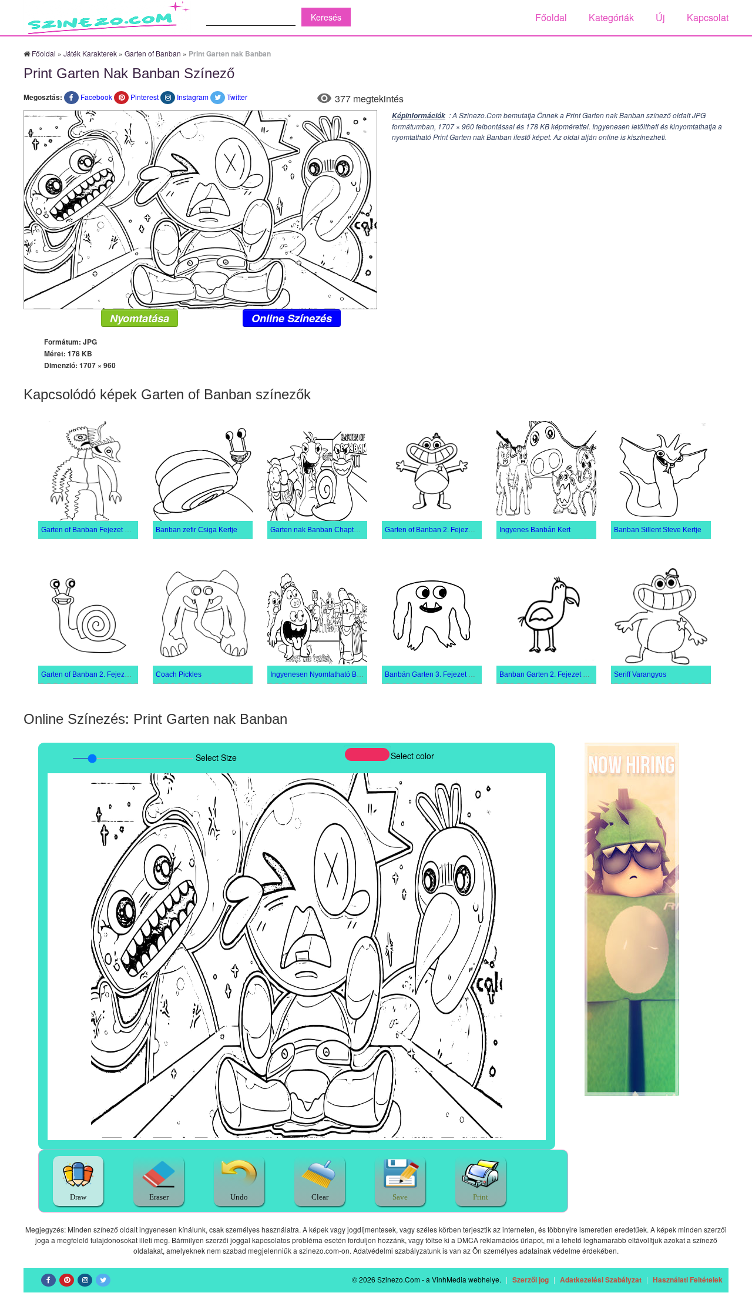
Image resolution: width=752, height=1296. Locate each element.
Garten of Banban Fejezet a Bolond (97, 530)
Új (660, 17)
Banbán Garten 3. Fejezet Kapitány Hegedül (455, 674)
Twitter (237, 97)
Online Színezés (291, 318)
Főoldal (551, 17)
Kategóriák (611, 17)
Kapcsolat (707, 17)
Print (480, 1197)
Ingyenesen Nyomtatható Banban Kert (331, 674)
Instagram (193, 97)
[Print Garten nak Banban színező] (200, 208)
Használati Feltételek (688, 1279)
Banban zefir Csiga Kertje (196, 530)
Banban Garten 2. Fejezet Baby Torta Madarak (573, 674)
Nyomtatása (139, 318)
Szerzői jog (530, 1279)
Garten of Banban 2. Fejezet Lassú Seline (107, 674)
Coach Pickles (179, 674)
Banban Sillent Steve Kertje (657, 530)
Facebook (96, 97)
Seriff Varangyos (640, 674)
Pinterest (144, 97)
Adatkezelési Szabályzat (601, 1279)
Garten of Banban (153, 53)
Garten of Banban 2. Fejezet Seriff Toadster (453, 530)
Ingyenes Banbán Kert (534, 530)
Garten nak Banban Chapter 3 (318, 530)
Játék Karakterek (90, 53)
